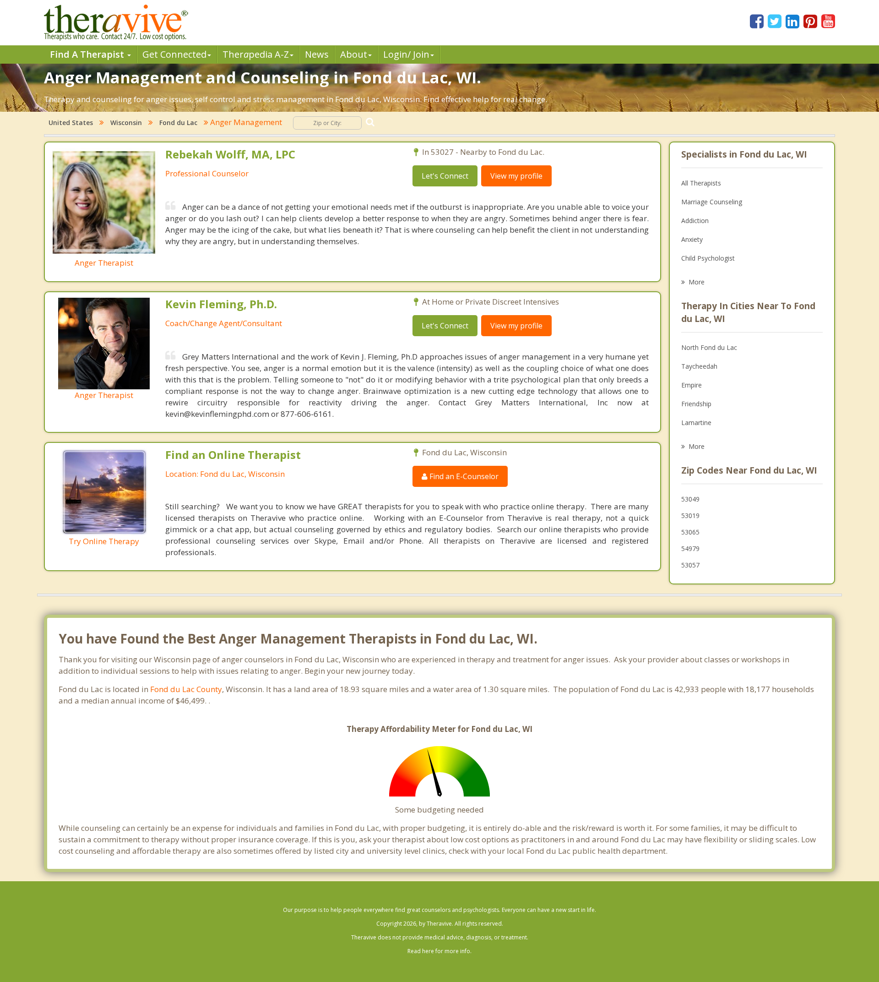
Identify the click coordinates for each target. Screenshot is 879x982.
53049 (690, 499)
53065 (690, 532)
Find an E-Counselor (463, 476)
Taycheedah (699, 366)
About (353, 54)
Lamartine (696, 422)
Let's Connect (445, 176)
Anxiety (692, 239)
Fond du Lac (178, 122)
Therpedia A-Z (255, 54)
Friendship (696, 403)
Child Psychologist (708, 258)
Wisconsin (126, 122)
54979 (690, 548)
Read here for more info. (439, 951)
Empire (691, 385)
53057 (690, 565)
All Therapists (701, 183)
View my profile (516, 176)
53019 (690, 515)
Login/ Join (406, 54)
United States (71, 122)
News (317, 54)
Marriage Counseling (711, 201)
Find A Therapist (88, 54)
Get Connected (174, 54)
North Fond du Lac (709, 347)
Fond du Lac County (186, 689)
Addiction (695, 220)
